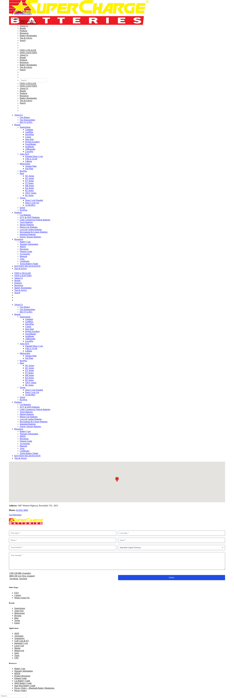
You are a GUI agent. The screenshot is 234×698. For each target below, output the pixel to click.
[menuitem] (119, 64)
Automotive (19, 638)
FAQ (16, 593)
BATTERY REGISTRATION (27, 266)
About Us (24, 26)
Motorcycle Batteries (29, 227)
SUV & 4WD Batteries (30, 217)
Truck (16, 655)
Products (23, 31)
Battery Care (25, 242)
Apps (22, 259)
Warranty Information (29, 244)
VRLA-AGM (31, 159)
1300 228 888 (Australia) (20, 573)
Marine (17, 648)
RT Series (29, 190)
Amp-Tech (24, 154)
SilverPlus (29, 134)
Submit (171, 577)
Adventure (18, 636)
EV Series (29, 181)
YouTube (23, 578)
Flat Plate (29, 168)
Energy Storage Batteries (30, 237)
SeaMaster (29, 146)
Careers (17, 595)
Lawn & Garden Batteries (31, 229)
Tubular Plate (31, 166)
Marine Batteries (27, 225)
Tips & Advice (26, 38)
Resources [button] (18, 239)
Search (23, 40)
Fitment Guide (26, 251)
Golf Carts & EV (21, 641)
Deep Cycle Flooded (34, 200)
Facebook (14, 578)
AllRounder (30, 149)
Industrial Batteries (28, 234)
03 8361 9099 (22, 510)
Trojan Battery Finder (29, 264)
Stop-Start (29, 139)
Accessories (25, 254)
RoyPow (23, 210)
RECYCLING (26, 122)
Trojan (22, 198)
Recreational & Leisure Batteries (34, 232)
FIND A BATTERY (28, 23)
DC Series (29, 178)
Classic (28, 137)
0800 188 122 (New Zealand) (22, 576)
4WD (16, 633)
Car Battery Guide (22, 681)
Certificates (24, 261)
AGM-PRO (30, 205)
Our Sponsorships (27, 120)
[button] (119, 47)
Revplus (17, 615)
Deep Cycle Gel (32, 203)
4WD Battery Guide (23, 683)
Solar (16, 653)
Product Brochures (22, 676)
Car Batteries (25, 215)
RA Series (29, 188)
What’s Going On (22, 598)
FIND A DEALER (28, 21)
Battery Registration (28, 35)
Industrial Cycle (21, 643)
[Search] (13, 696)
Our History (25, 117)
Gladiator (29, 129)
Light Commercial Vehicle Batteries (35, 220)
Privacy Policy (20, 690)
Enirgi (22, 207)
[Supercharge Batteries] (117, 4)
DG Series (29, 176)
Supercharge (25, 127)
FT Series (29, 183)
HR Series (29, 185)
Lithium (28, 161)
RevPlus (23, 171)
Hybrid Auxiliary (32, 142)
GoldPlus (29, 132)
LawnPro (29, 151)
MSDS (23, 246)
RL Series (29, 195)
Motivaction (25, 164)
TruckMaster (30, 144)
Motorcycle (19, 650)
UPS (16, 658)
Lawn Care (19, 645)
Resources (24, 33)
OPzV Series (30, 193)
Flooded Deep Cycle (34, 156)
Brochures (24, 249)
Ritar (22, 173)
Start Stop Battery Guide (24, 685)
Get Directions (15, 515)
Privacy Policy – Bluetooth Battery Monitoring (34, 688)
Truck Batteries (26, 222)
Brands (23, 28)
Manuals (23, 256)
